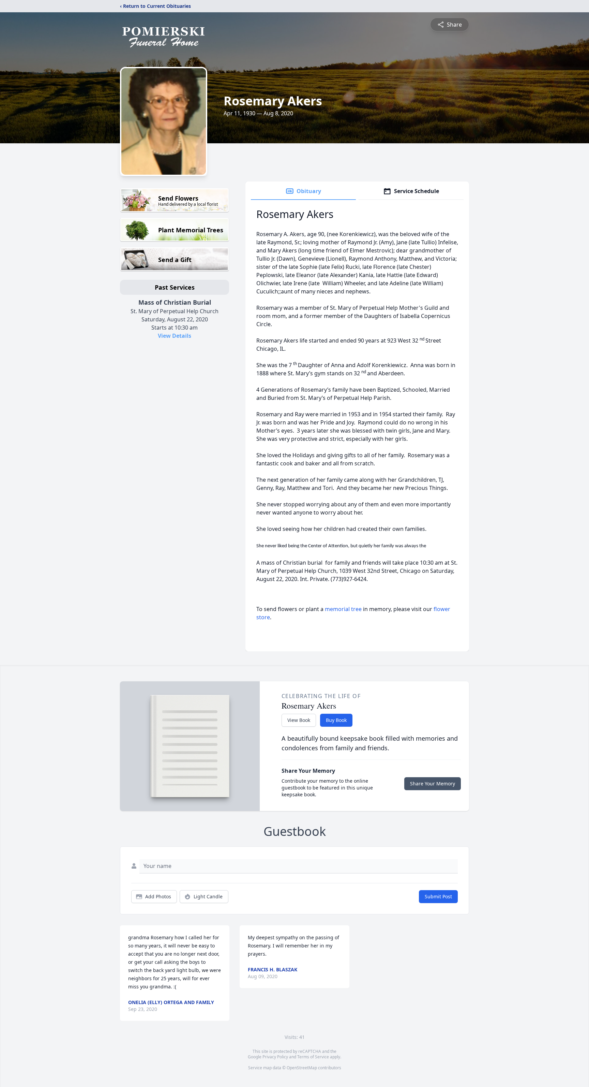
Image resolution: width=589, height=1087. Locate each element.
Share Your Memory (432, 783)
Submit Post (438, 896)
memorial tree (343, 609)
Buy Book (336, 720)
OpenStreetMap (302, 1068)
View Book (298, 720)
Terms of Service (313, 1057)
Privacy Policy (275, 1057)
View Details (174, 335)
